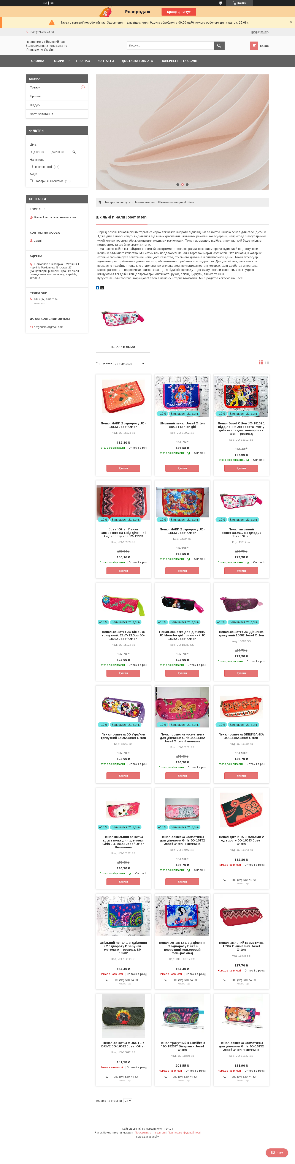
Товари (58, 61)
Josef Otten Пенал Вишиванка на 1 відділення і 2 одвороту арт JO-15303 (123, 533)
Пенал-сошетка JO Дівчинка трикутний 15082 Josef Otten (241, 633)
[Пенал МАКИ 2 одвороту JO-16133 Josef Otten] (123, 396)
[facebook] (97, 288)
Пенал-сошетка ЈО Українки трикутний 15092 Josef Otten (123, 736)
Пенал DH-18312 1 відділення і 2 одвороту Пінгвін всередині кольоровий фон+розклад (182, 948)
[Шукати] (219, 46)
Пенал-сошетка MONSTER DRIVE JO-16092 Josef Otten (123, 1044)
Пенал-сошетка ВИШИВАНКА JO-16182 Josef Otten (241, 736)
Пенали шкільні (144, 202)
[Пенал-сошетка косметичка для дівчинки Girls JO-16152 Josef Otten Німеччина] (241, 1015)
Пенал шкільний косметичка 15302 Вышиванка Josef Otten (241, 946)
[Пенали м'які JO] (123, 320)
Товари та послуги (117, 202)
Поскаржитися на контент (150, 1132)
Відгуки (35, 105)
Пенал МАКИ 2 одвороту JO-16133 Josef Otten (123, 425)
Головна (37, 61)
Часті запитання (41, 114)
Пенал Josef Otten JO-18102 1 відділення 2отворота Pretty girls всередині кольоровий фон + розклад (241, 428)
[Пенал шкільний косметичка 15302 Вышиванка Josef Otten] (241, 915)
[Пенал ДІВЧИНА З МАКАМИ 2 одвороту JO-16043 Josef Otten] (241, 809)
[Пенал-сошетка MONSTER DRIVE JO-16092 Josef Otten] (123, 1015)
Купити (123, 468)
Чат (280, 1152)
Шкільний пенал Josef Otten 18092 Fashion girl (182, 425)
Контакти (106, 61)
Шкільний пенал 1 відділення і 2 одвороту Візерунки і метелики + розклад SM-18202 (123, 948)
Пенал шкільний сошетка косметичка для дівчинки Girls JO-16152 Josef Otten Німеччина (123, 842)
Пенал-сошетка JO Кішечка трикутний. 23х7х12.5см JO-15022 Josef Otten (123, 635)
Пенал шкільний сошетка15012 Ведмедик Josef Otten (241, 533)
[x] (102, 288)
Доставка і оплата (137, 61)
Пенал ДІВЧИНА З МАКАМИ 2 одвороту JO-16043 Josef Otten (241, 840)
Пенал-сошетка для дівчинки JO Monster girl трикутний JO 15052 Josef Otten (182, 635)
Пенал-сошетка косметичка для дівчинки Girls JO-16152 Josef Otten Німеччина (182, 738)
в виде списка (267, 363)
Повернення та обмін (179, 61)
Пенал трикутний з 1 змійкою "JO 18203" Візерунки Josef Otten (182, 1046)
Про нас (83, 61)
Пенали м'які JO (123, 346)
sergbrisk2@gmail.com (48, 327)
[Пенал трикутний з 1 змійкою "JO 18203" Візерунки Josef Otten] (182, 1015)
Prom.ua (168, 1128)
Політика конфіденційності (184, 1132)
